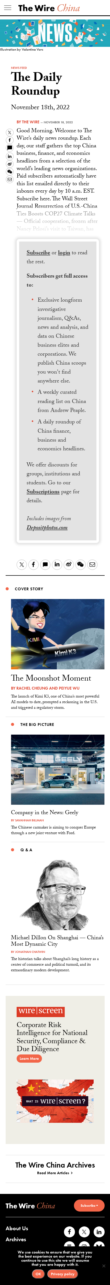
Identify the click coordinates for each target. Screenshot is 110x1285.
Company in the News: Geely (44, 813)
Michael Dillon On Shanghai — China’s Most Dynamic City (57, 942)
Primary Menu (7, 7)
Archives (16, 1239)
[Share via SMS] (10, 148)
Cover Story (29, 589)
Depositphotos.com (47, 528)
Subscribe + (89, 1205)
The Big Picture (37, 724)
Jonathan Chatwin (30, 952)
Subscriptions (43, 492)
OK (38, 1274)
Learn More (29, 1058)
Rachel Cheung (32, 688)
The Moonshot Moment (51, 679)
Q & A (26, 850)
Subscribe (38, 253)
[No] (103, 1265)
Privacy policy (62, 1274)
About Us (17, 1228)
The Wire (30, 122)
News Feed (19, 68)
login (64, 253)
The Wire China (49, 7)
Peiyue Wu (69, 688)
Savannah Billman (29, 820)
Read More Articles (53, 1172)
